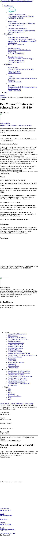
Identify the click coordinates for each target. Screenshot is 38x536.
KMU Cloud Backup (14, 350)
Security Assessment (14, 341)
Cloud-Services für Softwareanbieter (19, 371)
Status (9, 392)
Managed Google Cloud (15, 346)
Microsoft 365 (12, 360)
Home (2, 97)
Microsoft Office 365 (17, 125)
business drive (12, 364)
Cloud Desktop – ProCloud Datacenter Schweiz (22, 355)
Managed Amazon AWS (15, 344)
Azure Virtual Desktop (15, 357)
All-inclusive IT (13, 336)
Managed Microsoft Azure (16, 343)
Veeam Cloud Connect (15, 351)
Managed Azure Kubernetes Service (19, 353)
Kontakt (2, 95)
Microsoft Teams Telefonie (16, 362)
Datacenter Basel (13, 367)
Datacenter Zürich (13, 366)
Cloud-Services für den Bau (16, 382)
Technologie (27, 125)
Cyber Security (8, 34)
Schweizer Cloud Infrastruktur (17, 337)
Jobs (9, 389)
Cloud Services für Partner (16, 374)
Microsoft (7, 125)
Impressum (11, 394)
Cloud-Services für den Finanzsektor (19, 373)
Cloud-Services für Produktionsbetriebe (20, 376)
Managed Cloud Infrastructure (17, 334)
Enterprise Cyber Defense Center (18, 339)
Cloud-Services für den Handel (17, 378)
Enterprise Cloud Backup (15, 348)
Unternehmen (8, 64)
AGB (9, 397)
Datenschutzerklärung (14, 396)
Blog (5, 92)
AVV (9, 399)
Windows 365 (12, 359)
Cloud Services (8, 6)
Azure (2, 125)
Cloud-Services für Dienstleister (17, 380)
